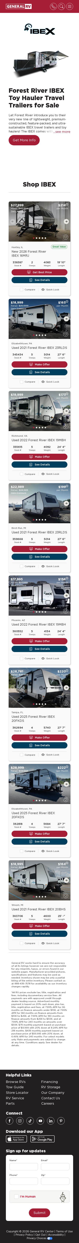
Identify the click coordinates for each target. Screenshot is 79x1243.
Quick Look (52, 289)
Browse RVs (16, 1082)
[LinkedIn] (50, 1121)
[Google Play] (42, 1138)
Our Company (52, 1093)
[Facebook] (9, 1121)
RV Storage (50, 1087)
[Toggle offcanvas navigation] (69, 6)
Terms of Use (64, 1231)
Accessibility (56, 1234)
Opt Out (40, 1234)
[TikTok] (30, 1121)
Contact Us (50, 1098)
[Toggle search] (61, 6)
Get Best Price (42, 272)
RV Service (15, 1098)
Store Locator (17, 1093)
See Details (42, 280)
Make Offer (42, 364)
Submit (39, 1213)
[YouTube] (40, 1121)
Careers (47, 1103)
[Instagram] (20, 1121)
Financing (49, 1082)
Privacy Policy (24, 1234)
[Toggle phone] (53, 6)
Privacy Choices (37, 1238)
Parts (10, 1103)
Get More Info (24, 140)
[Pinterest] (61, 1121)
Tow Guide (15, 1087)
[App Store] (16, 1138)
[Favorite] (65, 237)
